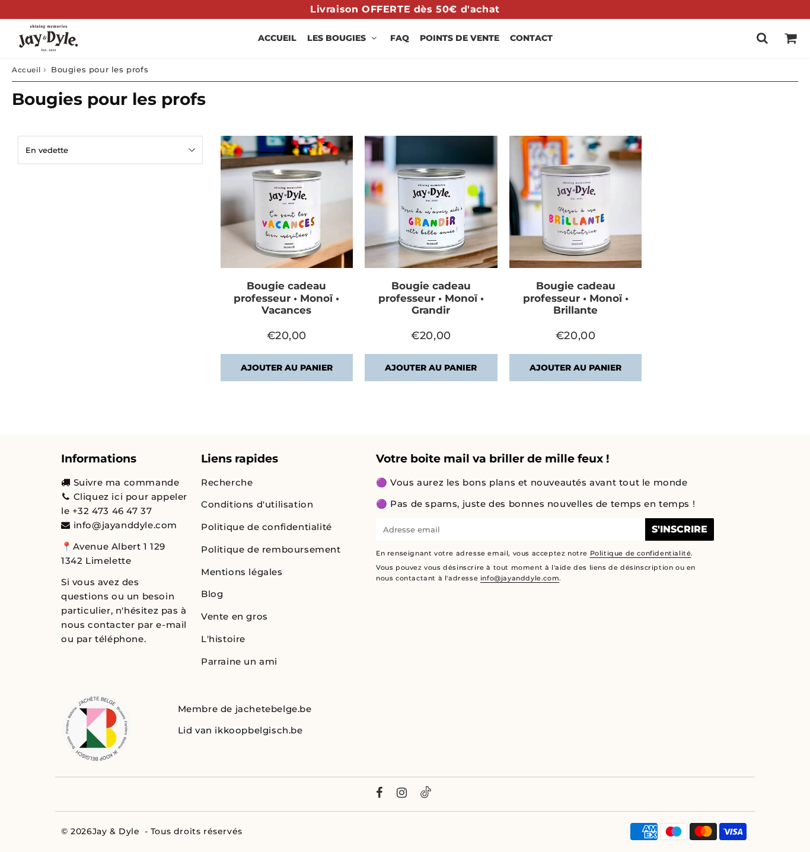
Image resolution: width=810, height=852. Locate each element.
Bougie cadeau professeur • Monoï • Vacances (286, 298)
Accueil (277, 38)
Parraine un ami (239, 661)
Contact (531, 38)
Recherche (227, 482)
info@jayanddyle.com (125, 525)
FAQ (399, 38)
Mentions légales (242, 571)
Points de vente (459, 38)
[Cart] (790, 37)
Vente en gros (234, 616)
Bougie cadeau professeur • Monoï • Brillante (576, 298)
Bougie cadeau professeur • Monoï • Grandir (431, 298)
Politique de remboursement (271, 549)
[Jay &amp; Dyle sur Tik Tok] (426, 794)
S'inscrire (679, 529)
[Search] (762, 37)
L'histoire (223, 638)
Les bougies (336, 38)
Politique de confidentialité (266, 526)
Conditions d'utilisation (257, 504)
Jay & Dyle (116, 831)
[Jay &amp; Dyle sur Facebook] (379, 794)
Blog (212, 593)
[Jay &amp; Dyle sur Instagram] (402, 794)
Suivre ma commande (127, 482)
